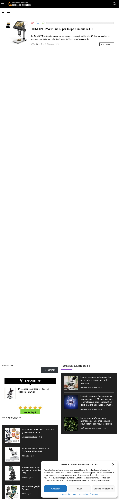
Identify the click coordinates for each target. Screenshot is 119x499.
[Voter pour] (43, 23)
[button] (113, 464)
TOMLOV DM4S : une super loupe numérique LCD (62, 29)
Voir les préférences (103, 488)
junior (24, 494)
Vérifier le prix (30, 412)
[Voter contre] (38, 23)
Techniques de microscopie (91, 428)
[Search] (114, 4)
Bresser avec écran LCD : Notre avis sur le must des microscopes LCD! (38, 470)
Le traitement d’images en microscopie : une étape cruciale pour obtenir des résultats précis (96, 421)
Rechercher (7, 365)
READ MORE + (106, 44)
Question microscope (89, 388)
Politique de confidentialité (88, 494)
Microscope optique (29, 437)
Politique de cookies (68, 494)
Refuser (79, 488)
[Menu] (3, 4)
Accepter (55, 488)
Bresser (24, 478)
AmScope (25, 456)
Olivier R (38, 44)
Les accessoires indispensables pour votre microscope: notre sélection (96, 380)
